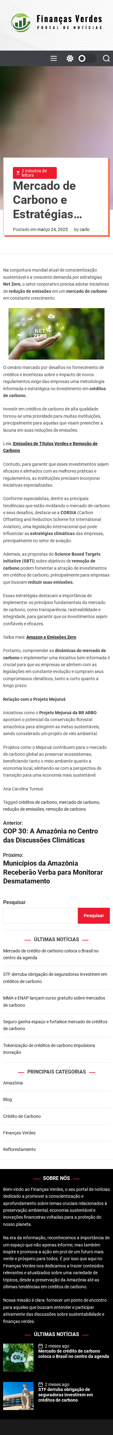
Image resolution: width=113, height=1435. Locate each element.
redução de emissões (23, 809)
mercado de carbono (79, 802)
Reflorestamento (19, 1149)
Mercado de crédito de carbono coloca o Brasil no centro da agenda (73, 1354)
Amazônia (13, 1082)
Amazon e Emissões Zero (51, 637)
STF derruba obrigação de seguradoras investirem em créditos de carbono (65, 1395)
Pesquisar (14, 902)
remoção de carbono (66, 809)
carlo (84, 229)
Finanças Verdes (19, 1132)
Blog (7, 1099)
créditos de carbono (38, 802)
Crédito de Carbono (22, 1116)
